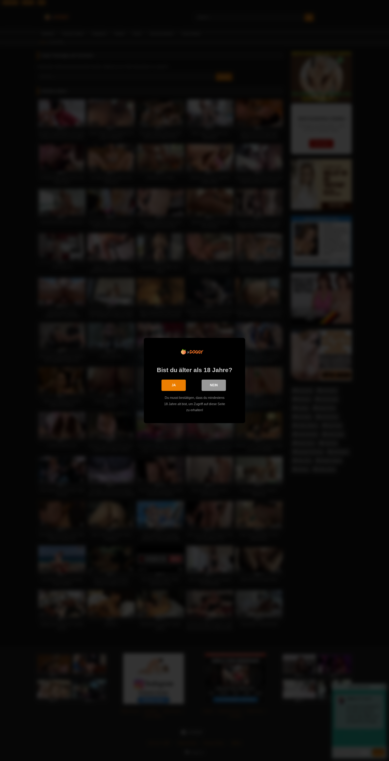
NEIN (214, 385)
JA (174, 385)
